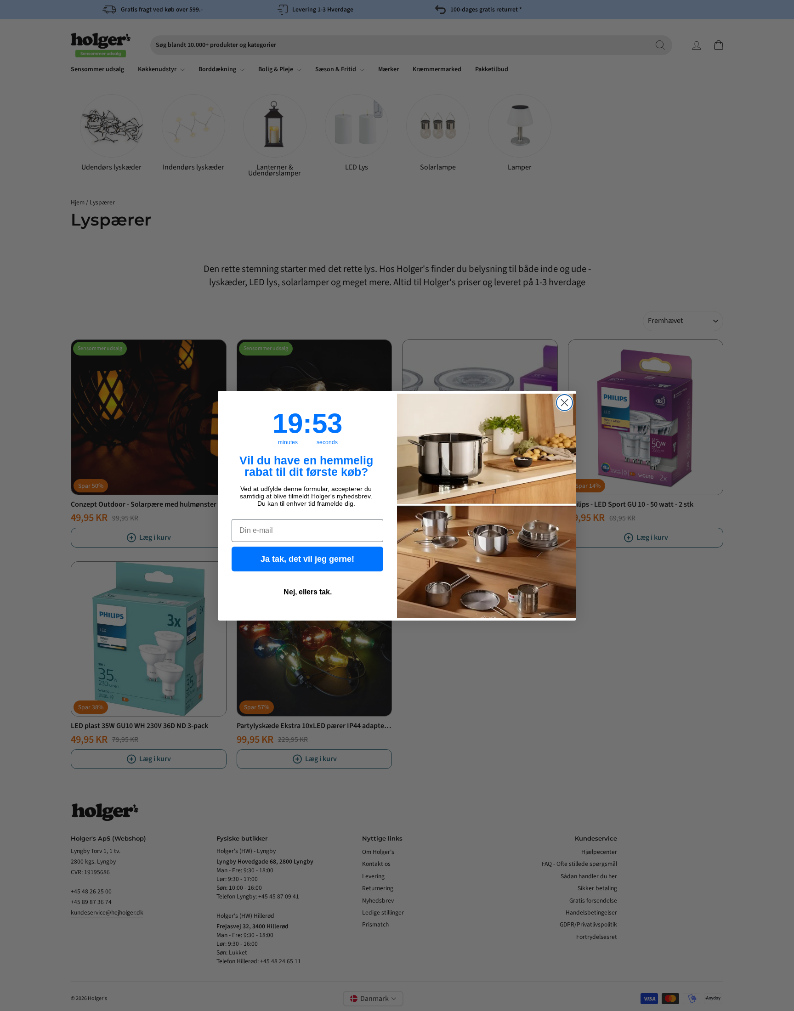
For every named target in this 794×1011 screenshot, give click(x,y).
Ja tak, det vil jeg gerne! (307, 559)
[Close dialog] (564, 403)
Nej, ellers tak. (308, 592)
